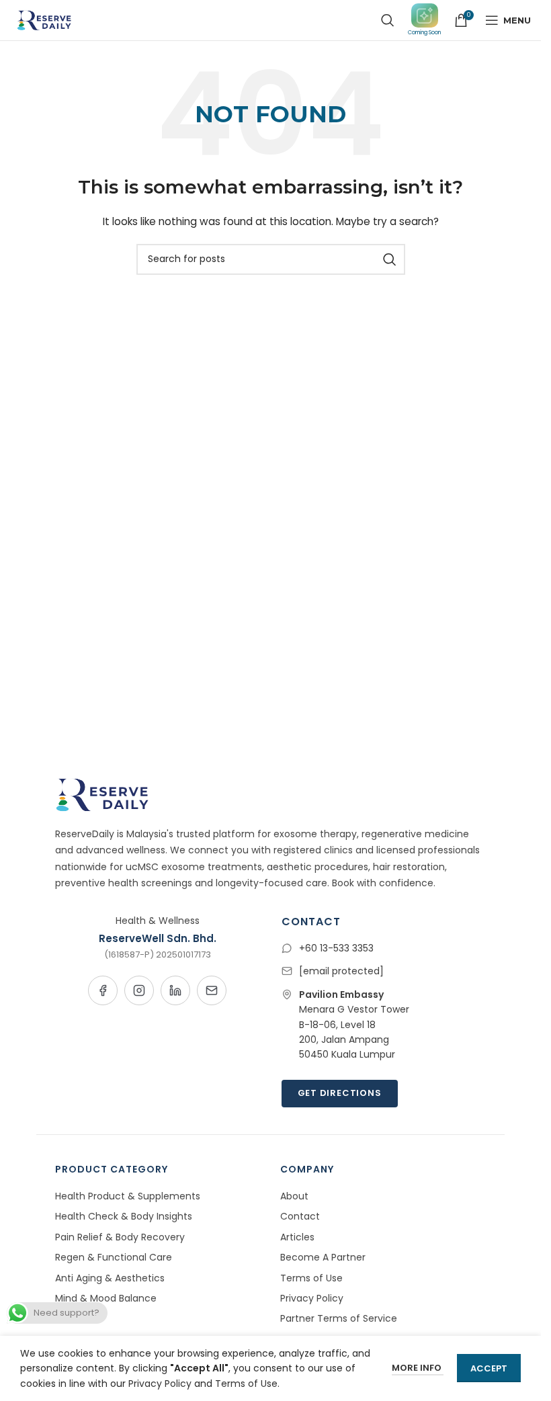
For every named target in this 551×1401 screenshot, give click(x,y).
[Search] (387, 20)
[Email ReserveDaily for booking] (211, 990)
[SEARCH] (389, 259)
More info (417, 1367)
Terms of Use (311, 1278)
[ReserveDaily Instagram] (139, 990)
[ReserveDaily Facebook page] (103, 990)
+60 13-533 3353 (336, 948)
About (294, 1196)
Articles (297, 1237)
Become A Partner (323, 1257)
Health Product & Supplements (127, 1196)
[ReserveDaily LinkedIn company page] (175, 990)
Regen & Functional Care (113, 1257)
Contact (300, 1216)
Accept (488, 1368)
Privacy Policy (311, 1298)
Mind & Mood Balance (106, 1298)
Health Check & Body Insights (123, 1216)
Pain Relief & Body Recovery (120, 1237)
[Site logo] (43, 19)
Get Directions (340, 1093)
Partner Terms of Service (338, 1318)
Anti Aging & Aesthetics (110, 1278)
